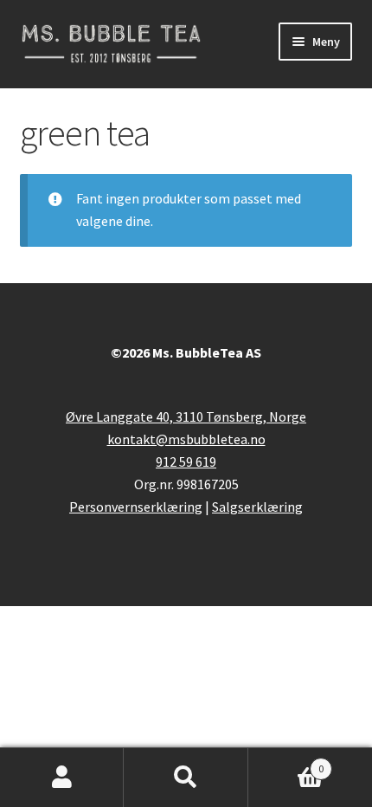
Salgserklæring (257, 506)
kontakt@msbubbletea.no (186, 439)
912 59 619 (186, 461)
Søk (185, 777)
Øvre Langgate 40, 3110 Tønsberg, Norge (186, 416)
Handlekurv (286, 762)
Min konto (62, 777)
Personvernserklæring (135, 506)
